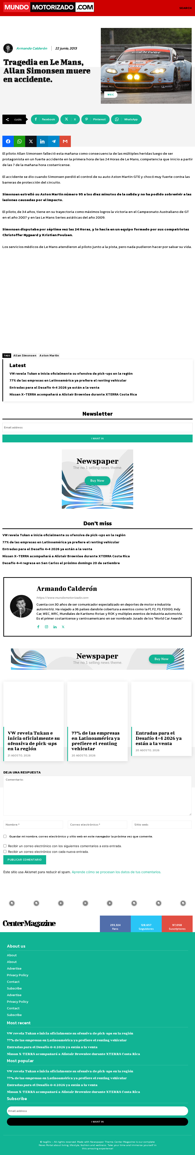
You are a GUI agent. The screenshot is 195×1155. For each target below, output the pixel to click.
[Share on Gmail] (65, 141)
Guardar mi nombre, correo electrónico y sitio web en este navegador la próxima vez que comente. (81, 836)
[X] (63, 626)
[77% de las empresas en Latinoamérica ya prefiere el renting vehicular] (97, 704)
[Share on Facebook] (8, 141)
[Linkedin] (55, 626)
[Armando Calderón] (8, 48)
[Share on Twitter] (31, 141)
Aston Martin (49, 355)
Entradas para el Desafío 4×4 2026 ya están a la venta (54, 387)
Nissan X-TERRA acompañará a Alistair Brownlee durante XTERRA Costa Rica (73, 394)
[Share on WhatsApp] (19, 141)
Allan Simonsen (24, 355)
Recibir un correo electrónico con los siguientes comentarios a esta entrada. (65, 846)
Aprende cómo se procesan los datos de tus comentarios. (116, 872)
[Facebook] (38, 626)
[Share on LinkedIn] (42, 141)
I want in (97, 438)
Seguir (146, 917)
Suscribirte (177, 917)
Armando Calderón (31, 48)
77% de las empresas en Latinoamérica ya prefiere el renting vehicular (68, 380)
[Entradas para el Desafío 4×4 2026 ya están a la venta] (161, 704)
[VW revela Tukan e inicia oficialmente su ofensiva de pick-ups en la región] (33, 704)
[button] (185, 8)
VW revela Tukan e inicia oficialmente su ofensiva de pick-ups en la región (71, 373)
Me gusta (115, 917)
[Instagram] (46, 626)
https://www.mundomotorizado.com (62, 597)
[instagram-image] (36, 903)
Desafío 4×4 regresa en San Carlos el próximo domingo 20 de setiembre (61, 563)
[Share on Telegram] (53, 141)
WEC (110, 94)
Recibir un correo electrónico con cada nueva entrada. (48, 852)
